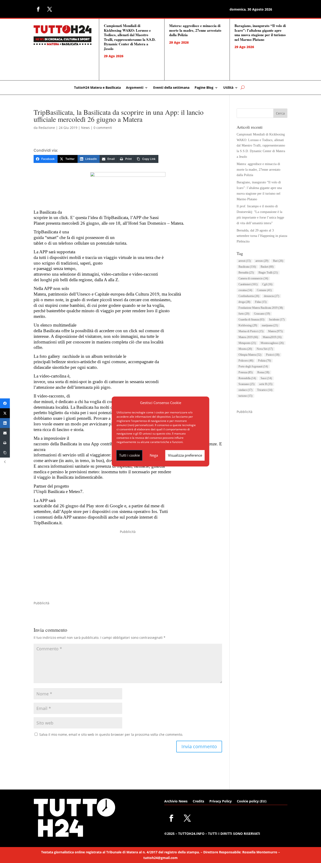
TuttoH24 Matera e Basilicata (97, 88)
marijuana (270, 325)
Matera (275, 331)
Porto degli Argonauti (253, 366)
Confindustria (249, 296)
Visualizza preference (185, 455)
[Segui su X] (49, 9)
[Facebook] (5, 403)
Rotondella (247, 378)
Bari (278, 260)
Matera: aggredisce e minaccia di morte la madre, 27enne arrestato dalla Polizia (195, 30)
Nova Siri (265, 349)
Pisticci (272, 354)
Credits (198, 801)
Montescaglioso (272, 343)
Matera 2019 (248, 337)
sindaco (245, 390)
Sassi (266, 378)
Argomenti (134, 88)
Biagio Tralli (268, 272)
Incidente (277, 319)
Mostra (245, 349)
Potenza (246, 372)
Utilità (228, 88)
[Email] (5, 433)
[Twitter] (5, 413)
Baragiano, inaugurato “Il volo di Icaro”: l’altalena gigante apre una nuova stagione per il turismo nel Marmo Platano (260, 32)
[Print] (5, 443)
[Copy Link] (5, 453)
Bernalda (246, 272)
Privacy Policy (220, 801)
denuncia (271, 296)
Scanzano (246, 384)
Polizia (264, 360)
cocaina (245, 290)
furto (244, 313)
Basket (267, 266)
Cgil (267, 284)
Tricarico (264, 390)
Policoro (246, 360)
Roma (263, 372)
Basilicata (247, 266)
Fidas (260, 302)
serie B (265, 384)
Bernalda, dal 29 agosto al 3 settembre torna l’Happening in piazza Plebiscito (262, 236)
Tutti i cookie (129, 455)
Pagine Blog (204, 88)
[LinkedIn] (5, 423)
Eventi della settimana (171, 88)
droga (244, 302)
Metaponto (247, 343)
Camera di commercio (253, 278)
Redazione (47, 127)
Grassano (262, 313)
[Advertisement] (128, 567)
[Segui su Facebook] (38, 9)
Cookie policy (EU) (251, 801)
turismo (245, 395)
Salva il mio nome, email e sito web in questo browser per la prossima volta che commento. (111, 734)
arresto (261, 260)
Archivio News (176, 801)
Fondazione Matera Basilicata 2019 (261, 307)
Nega (154, 455)
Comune (264, 290)
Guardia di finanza (251, 319)
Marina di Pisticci (251, 331)
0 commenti (103, 127)
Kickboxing (248, 325)
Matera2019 (272, 337)
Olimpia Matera (250, 354)
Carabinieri (248, 284)
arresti (245, 260)
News (85, 127)
